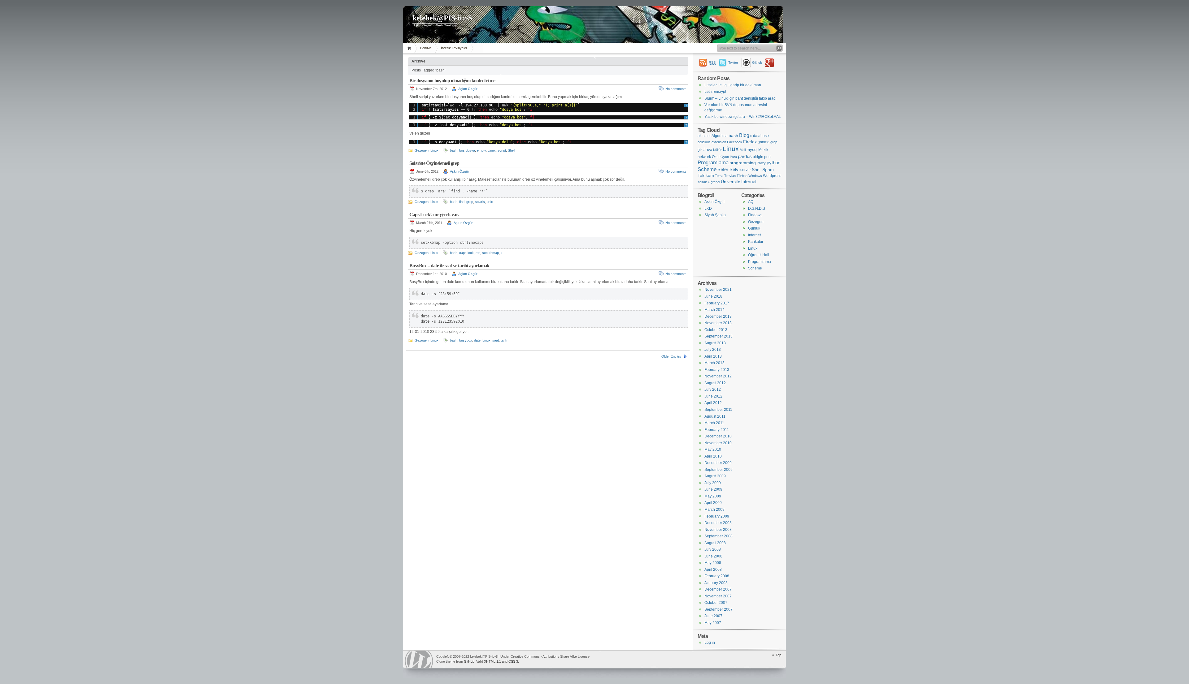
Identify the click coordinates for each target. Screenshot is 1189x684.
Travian (730, 176)
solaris (480, 202)
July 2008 (712, 549)
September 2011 (718, 409)
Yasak (702, 182)
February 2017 (716, 303)
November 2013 (718, 323)
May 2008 (712, 563)
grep (469, 202)
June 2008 (713, 556)
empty (481, 150)
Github (757, 62)
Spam (768, 169)
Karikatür (755, 241)
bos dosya (467, 150)
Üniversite (730, 181)
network (704, 157)
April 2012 (713, 403)
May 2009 (712, 496)
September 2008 (718, 536)
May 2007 (712, 623)
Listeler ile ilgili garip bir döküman (732, 85)
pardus (745, 156)
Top (778, 655)
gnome (763, 142)
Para (733, 157)
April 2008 (713, 569)
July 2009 (712, 483)
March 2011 (714, 423)
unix (490, 202)
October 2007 (715, 602)
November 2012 (718, 376)
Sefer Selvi (728, 169)
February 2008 (716, 576)
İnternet (748, 181)
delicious (704, 142)
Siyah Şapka (715, 215)
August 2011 (714, 416)
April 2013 (713, 356)
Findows (755, 215)
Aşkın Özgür (467, 89)
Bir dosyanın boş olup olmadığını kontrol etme (452, 80)
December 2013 (718, 316)
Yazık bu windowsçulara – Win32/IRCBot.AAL (742, 116)
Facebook (734, 142)
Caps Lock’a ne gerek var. (434, 214)
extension (719, 142)
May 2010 (712, 449)
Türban (742, 176)
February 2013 (716, 370)
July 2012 (712, 389)
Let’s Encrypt (715, 91)
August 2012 (715, 383)
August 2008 (715, 543)
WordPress (419, 659)
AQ (750, 202)
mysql (752, 149)
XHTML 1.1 (492, 661)
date (477, 340)
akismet (704, 136)
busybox (465, 340)
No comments (675, 89)
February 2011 (716, 430)
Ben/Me (426, 48)
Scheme (707, 169)
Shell (511, 150)
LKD (708, 208)
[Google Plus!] (770, 62)
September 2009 (718, 469)
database (761, 136)
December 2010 (718, 436)
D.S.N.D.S (756, 208)
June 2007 (713, 616)
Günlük (754, 228)
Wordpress (772, 176)
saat (495, 340)
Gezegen (422, 150)
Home (410, 48)
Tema (719, 176)
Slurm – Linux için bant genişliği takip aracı (740, 98)
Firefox (750, 141)
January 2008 (716, 583)
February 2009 (716, 516)
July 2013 (712, 349)
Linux (434, 150)
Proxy (761, 163)
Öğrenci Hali (758, 255)
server (745, 170)
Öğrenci (714, 182)
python (773, 162)
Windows (755, 176)
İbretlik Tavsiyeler (454, 48)
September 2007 (718, 609)
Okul (716, 157)
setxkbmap (490, 253)
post (767, 157)
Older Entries (671, 356)
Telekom (706, 175)
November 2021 (718, 289)
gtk (700, 150)
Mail (743, 150)
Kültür (717, 150)
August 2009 (715, 476)
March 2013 (714, 363)
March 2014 (714, 310)
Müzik (763, 150)
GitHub (469, 661)
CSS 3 (513, 661)
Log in (709, 642)
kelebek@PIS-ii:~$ (442, 18)
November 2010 (718, 443)
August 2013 (715, 343)
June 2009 (713, 489)
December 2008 (718, 523)
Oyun (725, 157)
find (461, 202)
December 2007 (718, 589)
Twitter (733, 62)
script (502, 150)
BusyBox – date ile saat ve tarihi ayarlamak (449, 265)
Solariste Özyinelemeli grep (434, 163)
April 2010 (713, 456)
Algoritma (720, 136)
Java (707, 149)
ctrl (478, 253)
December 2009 (718, 463)
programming (743, 162)
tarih (504, 340)
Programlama (713, 163)
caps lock (466, 253)
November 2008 (718, 529)
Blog (744, 135)
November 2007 (718, 596)
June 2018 (713, 296)
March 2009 (714, 509)
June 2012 (713, 396)
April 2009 (713, 503)
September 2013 (718, 336)
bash (453, 150)
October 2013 (715, 330)
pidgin (758, 157)
